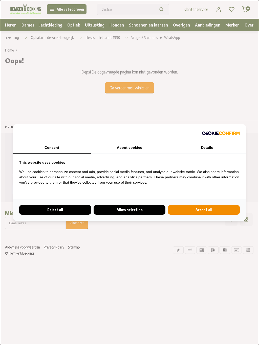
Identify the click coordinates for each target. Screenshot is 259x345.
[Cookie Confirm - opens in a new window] (221, 133)
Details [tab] (207, 147)
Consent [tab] (52, 147)
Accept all (204, 210)
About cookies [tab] (129, 147)
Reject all (55, 210)
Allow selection (130, 210)
